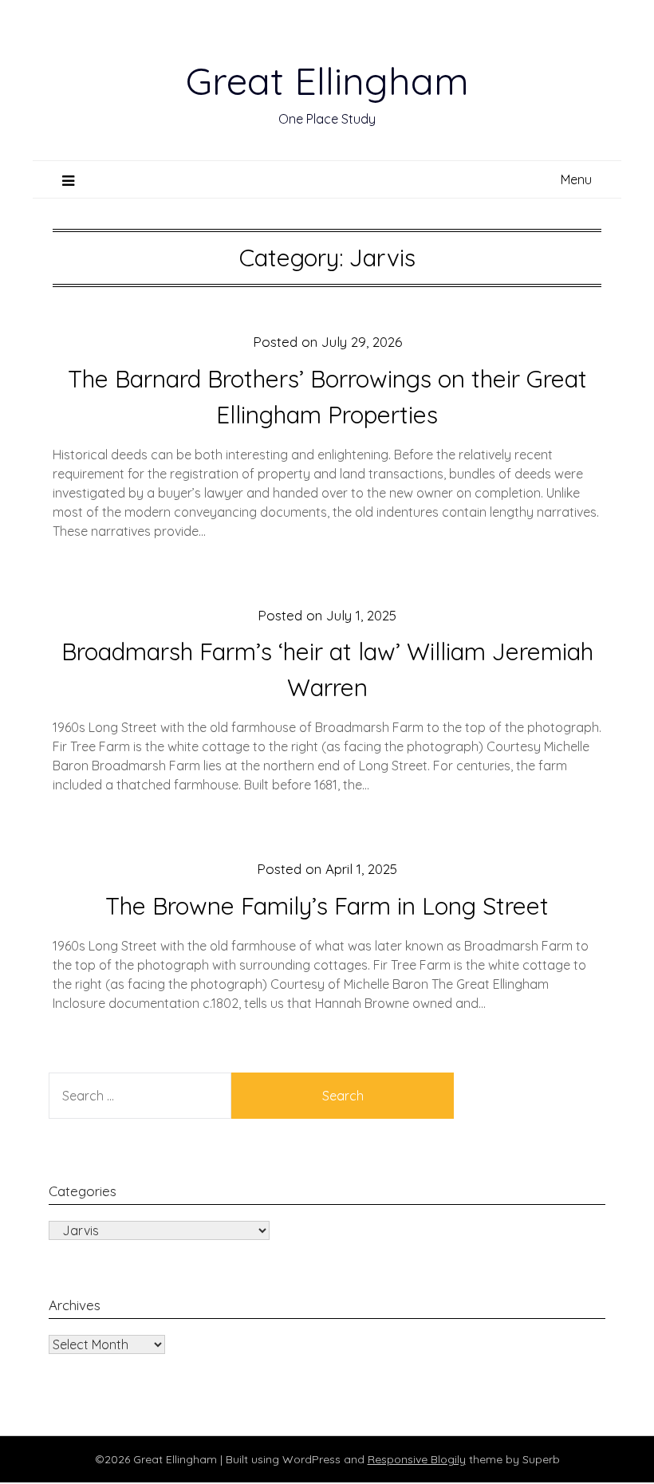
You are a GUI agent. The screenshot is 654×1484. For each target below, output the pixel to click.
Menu (576, 179)
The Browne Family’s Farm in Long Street (327, 906)
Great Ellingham (327, 80)
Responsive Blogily (417, 1459)
